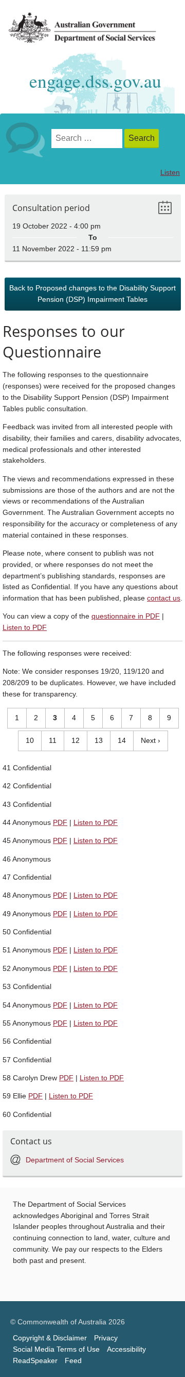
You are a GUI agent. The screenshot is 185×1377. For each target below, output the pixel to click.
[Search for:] (87, 138)
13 (95, 740)
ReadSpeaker (35, 1361)
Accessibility (126, 1349)
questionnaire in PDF (125, 616)
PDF (60, 823)
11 (49, 740)
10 (26, 740)
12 (72, 740)
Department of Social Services (75, 1160)
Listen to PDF (25, 627)
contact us (163, 598)
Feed (73, 1361)
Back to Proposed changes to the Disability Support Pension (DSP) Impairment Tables (92, 293)
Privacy (106, 1338)
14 (118, 740)
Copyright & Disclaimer (50, 1338)
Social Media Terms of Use (56, 1349)
